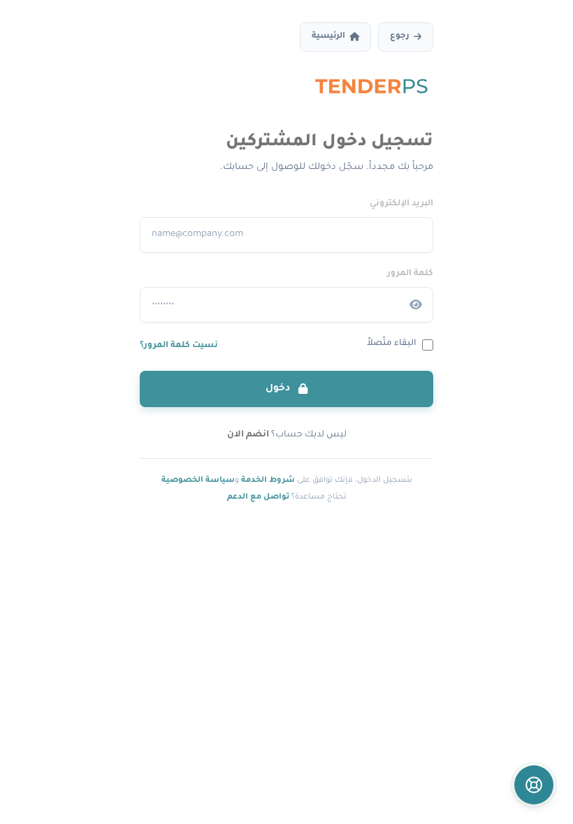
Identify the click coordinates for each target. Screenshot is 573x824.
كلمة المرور (410, 274)
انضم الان (248, 435)
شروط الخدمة (268, 480)
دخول (279, 388)
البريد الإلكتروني (401, 204)
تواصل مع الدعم (258, 497)
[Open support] (533, 784)
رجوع (399, 36)
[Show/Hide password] (416, 305)
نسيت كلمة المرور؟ (179, 346)
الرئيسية (328, 36)
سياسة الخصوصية (198, 480)
